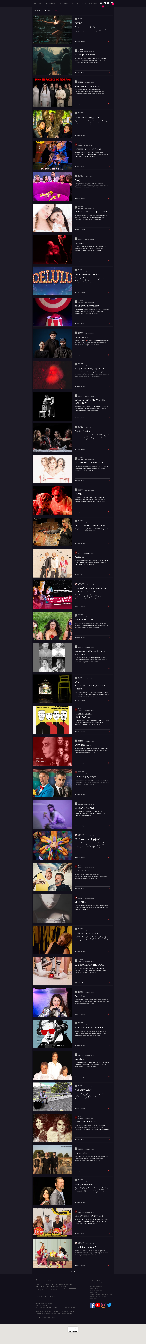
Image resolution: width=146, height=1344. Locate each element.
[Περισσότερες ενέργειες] (109, 19)
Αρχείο (58, 10)
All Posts (37, 10)
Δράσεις (47, 10)
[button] (113, 3)
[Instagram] (108, 3)
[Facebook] (101, 3)
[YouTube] (105, 3)
